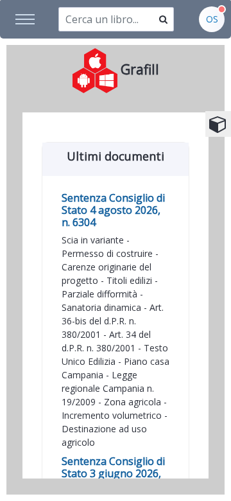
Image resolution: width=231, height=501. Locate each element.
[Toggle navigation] (25, 19)
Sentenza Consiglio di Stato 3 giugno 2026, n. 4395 (113, 473)
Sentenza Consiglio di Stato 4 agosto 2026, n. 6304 (113, 210)
